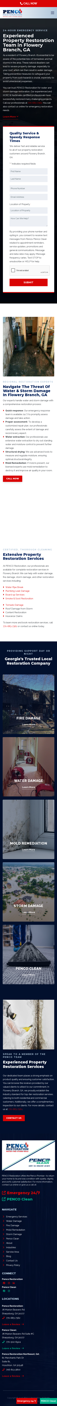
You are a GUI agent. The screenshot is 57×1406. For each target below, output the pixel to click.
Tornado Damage (14, 605)
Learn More (28, 724)
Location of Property (20, 204)
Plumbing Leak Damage (17, 591)
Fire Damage (28, 718)
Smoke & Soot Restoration (19, 598)
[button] (52, 13)
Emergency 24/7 (26, 1401)
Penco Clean (28, 969)
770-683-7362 (35, 102)
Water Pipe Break (14, 587)
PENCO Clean (48, 1401)
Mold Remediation (28, 843)
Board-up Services (15, 594)
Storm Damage (28, 906)
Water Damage (28, 781)
